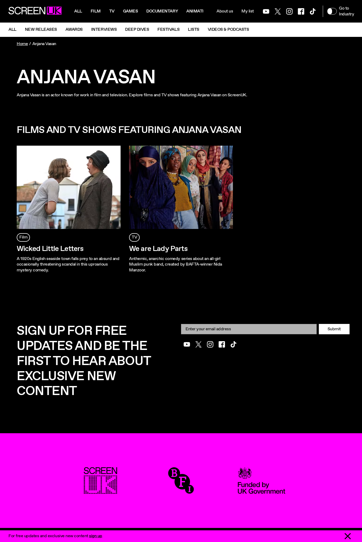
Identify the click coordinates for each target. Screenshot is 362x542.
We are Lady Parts (158, 249)
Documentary (162, 11)
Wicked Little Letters (50, 249)
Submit (334, 329)
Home (22, 44)
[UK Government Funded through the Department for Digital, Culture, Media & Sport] (261, 491)
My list (247, 11)
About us (225, 11)
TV (134, 237)
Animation (198, 11)
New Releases (41, 29)
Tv (111, 11)
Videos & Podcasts (228, 29)
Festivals (168, 29)
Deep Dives (137, 29)
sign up (95, 536)
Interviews (104, 29)
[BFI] (181, 491)
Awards (74, 29)
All (78, 11)
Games (130, 11)
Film (96, 11)
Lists (193, 29)
